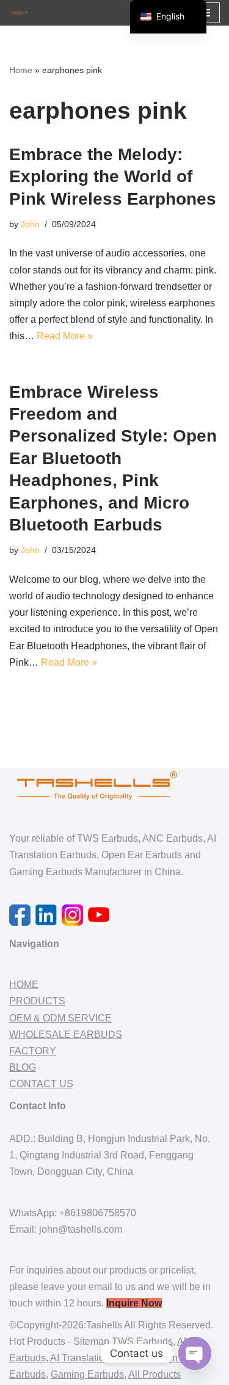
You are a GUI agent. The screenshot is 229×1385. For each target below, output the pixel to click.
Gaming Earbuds (87, 1374)
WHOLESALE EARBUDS (65, 1034)
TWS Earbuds (142, 1341)
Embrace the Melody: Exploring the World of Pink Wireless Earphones (112, 176)
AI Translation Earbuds (99, 1358)
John (30, 224)
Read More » (65, 336)
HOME (23, 984)
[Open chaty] (194, 1353)
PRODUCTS (37, 1001)
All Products (154, 1374)
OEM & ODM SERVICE (60, 1018)
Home (20, 70)
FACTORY (32, 1051)
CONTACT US (41, 1084)
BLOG (22, 1067)
